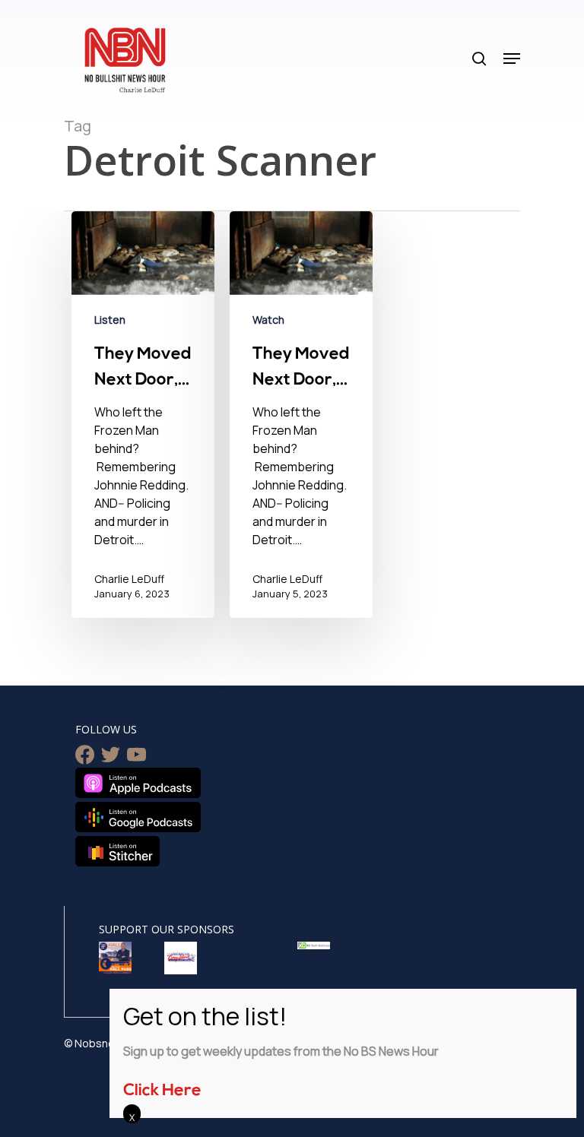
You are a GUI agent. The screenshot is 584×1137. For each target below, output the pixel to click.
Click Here (162, 1091)
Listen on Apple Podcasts (138, 783)
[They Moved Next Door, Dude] (142, 417)
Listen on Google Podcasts (138, 817)
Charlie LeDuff (129, 579)
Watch (268, 319)
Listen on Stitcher (117, 851)
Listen (109, 319)
